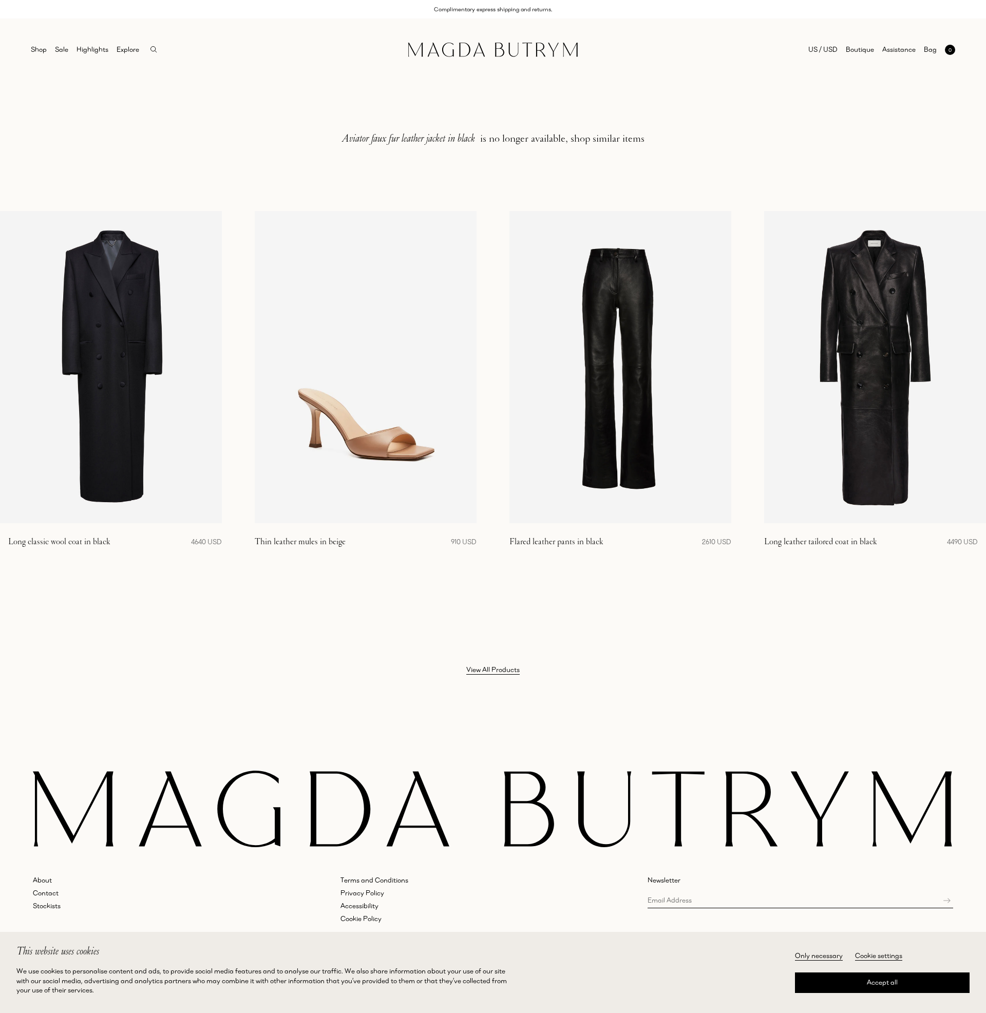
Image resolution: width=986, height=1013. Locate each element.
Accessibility (359, 906)
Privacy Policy (362, 893)
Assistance (899, 49)
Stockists (47, 906)
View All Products (493, 669)
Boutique (860, 49)
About (42, 880)
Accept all (882, 982)
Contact (46, 893)
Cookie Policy (361, 918)
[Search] (153, 49)
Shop (39, 49)
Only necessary (819, 955)
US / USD (823, 49)
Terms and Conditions (374, 880)
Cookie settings (878, 955)
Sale (61, 49)
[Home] (493, 49)
